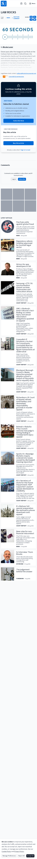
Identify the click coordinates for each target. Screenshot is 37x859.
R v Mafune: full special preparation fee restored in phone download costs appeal (25, 510)
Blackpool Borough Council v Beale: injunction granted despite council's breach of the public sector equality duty (25, 375)
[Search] (25, 4)
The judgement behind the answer (24, 570)
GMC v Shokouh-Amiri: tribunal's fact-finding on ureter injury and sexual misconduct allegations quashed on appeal (25, 314)
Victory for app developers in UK (23, 265)
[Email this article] (34, 19)
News (8, 18)
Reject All (21, 856)
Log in (14, 179)
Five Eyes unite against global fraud (25, 223)
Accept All (30, 856)
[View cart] (21, 4)
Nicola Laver (8, 47)
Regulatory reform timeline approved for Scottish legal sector (24, 244)
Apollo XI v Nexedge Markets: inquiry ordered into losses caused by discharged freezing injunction (25, 457)
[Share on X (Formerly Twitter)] (34, 17)
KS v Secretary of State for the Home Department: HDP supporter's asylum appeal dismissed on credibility (25, 485)
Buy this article (18, 143)
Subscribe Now (18, 121)
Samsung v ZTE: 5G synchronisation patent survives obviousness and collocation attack (24, 287)
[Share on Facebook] (31, 19)
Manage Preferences (9, 856)
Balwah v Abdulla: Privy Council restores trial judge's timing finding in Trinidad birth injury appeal (25, 431)
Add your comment (16, 17)
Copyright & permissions (16, 77)
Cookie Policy (6, 851)
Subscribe (22, 179)
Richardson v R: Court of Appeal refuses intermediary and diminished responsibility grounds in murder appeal (25, 403)
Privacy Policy (19, 851)
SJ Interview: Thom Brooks (24, 553)
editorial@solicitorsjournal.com (26, 73)
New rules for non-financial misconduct (25, 532)
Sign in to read (25, 150)
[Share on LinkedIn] (31, 17)
